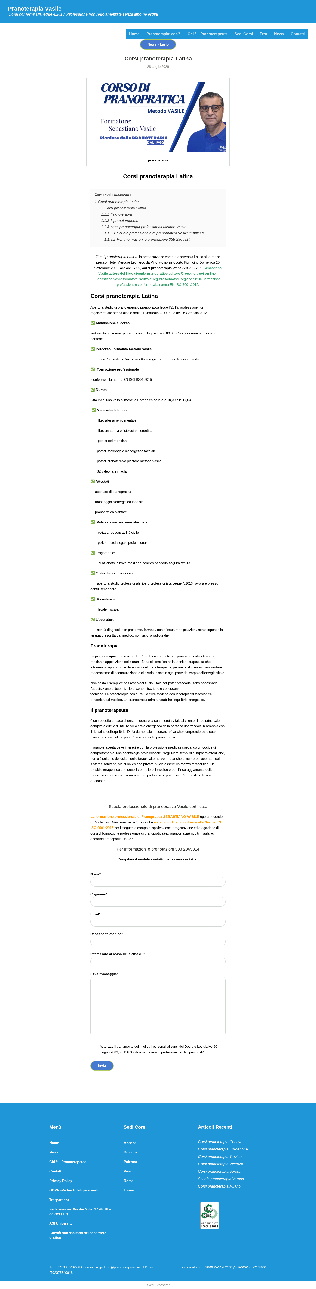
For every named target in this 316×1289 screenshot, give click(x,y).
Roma (128, 1181)
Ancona (130, 1143)
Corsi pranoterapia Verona (219, 1171)
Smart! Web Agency (218, 1267)
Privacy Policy (60, 1181)
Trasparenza (59, 1200)
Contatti (55, 1171)
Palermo (130, 1162)
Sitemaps (259, 1267)
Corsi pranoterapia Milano (219, 1186)
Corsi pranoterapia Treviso (220, 1157)
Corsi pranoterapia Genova (220, 1142)
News (53, 1152)
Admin (243, 1267)
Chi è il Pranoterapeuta (67, 1162)
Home (54, 1143)
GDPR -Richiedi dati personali (73, 1190)
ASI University (60, 1223)
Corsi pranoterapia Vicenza (220, 1164)
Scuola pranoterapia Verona (221, 1179)
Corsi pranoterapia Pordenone (223, 1149)
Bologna (130, 1152)
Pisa (127, 1171)
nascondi (121, 195)
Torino (129, 1190)
